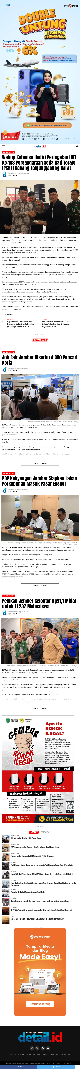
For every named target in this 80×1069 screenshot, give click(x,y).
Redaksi (44, 1054)
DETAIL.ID (13, 175)
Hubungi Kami (65, 1054)
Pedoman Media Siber (33, 1054)
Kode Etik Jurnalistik (17, 1054)
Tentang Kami (54, 1054)
